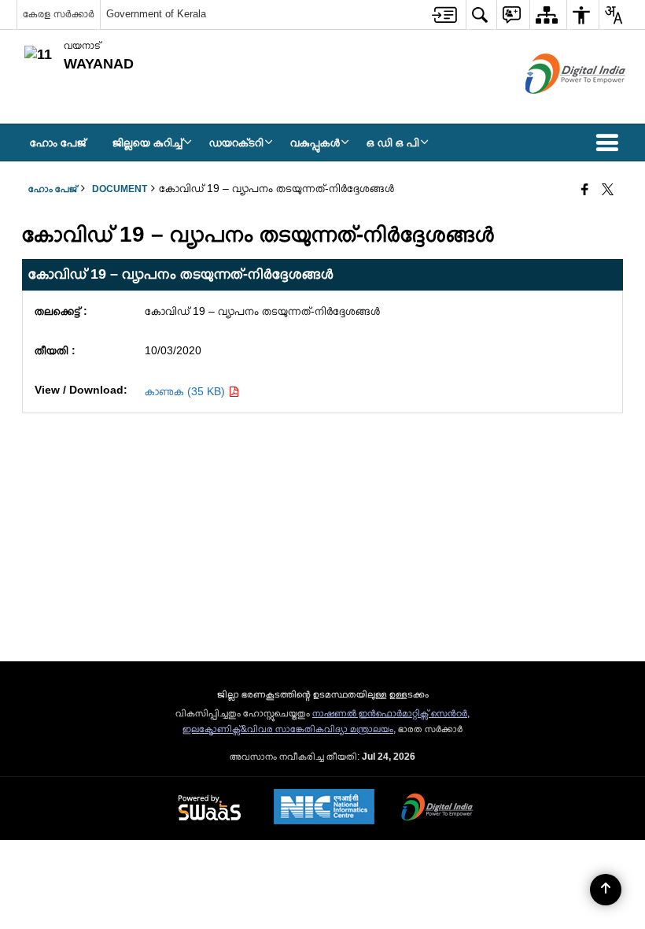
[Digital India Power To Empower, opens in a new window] (437, 808)
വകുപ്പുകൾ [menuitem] (315, 142)
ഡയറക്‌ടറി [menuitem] (236, 142)
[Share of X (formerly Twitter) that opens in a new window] (607, 190)
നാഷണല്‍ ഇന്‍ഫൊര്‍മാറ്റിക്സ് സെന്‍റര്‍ (389, 713)
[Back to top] (605, 889)
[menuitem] (444, 14)
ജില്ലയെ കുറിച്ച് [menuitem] (147, 142)
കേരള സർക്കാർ (58, 14)
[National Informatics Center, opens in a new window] (324, 808)
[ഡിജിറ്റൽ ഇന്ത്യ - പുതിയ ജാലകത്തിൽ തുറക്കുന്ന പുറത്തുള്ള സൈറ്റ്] (555, 107)
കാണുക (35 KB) (186, 391)
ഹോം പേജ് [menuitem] (58, 142)
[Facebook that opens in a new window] (585, 190)
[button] (610, 142)
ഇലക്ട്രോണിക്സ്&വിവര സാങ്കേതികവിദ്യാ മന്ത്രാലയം (287, 729)
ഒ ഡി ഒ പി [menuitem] (393, 142)
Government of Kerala (156, 14)
